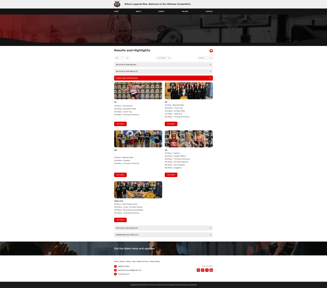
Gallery (185, 11)
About (138, 11)
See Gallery (120, 124)
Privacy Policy (155, 261)
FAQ (134, 261)
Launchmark (192, 285)
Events (122, 261)
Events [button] (161, 11)
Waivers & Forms (143, 261)
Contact (209, 11)
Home (116, 11)
